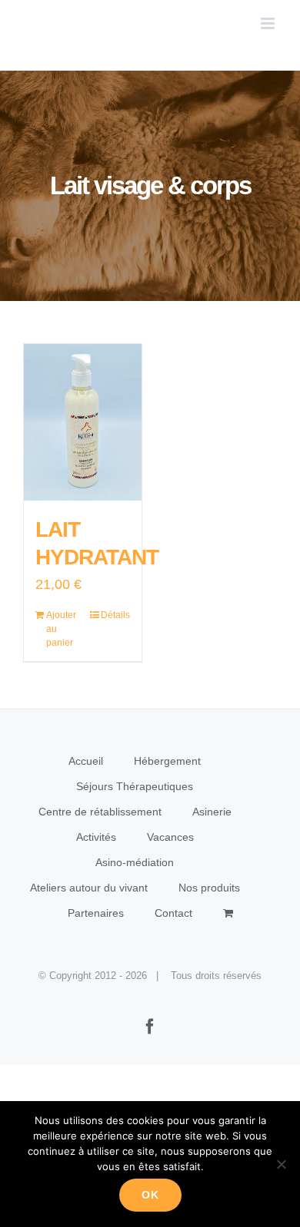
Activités (96, 837)
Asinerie (212, 811)
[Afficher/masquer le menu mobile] (269, 23)
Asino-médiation (134, 862)
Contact (173, 913)
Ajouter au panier (61, 629)
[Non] (280, 1164)
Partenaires (96, 913)
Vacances (170, 837)
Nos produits (209, 887)
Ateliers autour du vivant (89, 887)
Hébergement (167, 761)
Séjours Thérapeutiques (134, 786)
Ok (150, 1195)
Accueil (85, 761)
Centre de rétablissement (100, 811)
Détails (115, 615)
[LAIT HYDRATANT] (83, 422)
